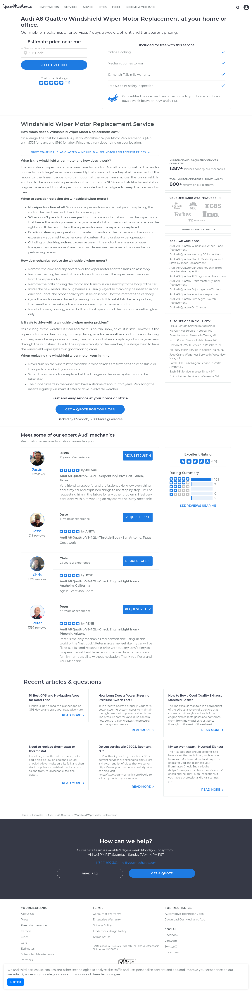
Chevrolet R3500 (180, 345)
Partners (27, 960)
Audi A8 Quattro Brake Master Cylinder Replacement (195, 282)
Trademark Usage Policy (109, 931)
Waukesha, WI (210, 376)
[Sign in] (246, 7)
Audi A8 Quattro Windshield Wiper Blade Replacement (196, 247)
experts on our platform (198, 185)
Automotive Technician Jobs (184, 913)
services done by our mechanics (204, 169)
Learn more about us (198, 229)
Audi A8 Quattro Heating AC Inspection (195, 254)
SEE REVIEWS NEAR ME (198, 505)
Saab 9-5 (175, 371)
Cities (24, 937)
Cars (24, 942)
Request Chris (137, 561)
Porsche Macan (179, 335)
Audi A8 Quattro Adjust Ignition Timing (195, 289)
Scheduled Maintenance (37, 954)
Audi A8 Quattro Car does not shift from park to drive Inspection (196, 269)
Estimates (27, 948)
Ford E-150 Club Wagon (185, 363)
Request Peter (138, 609)
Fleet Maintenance (34, 925)
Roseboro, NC (213, 345)
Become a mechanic (140, 7)
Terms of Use (102, 937)
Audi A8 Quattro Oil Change (188, 307)
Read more (72, 715)
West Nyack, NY (205, 371)
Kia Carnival (177, 330)
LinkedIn (171, 940)
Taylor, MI (209, 335)
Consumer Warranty (107, 913)
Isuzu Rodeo (177, 340)
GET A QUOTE (162, 873)
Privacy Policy (102, 925)
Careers (26, 931)
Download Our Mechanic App (185, 919)
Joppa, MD (206, 330)
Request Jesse (137, 517)
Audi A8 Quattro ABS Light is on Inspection (198, 276)
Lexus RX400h (178, 326)
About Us (27, 913)
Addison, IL (208, 326)
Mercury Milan (179, 349)
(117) (67, 83)
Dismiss (15, 981)
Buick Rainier (178, 376)
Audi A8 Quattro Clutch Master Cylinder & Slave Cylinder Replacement (196, 261)
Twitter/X (171, 946)
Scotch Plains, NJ (213, 349)
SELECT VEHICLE (54, 65)
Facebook (171, 935)
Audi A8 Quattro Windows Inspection (194, 294)
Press (24, 919)
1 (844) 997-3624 (108, 862)
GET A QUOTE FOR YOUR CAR (90, 409)
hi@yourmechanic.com (139, 862)
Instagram (172, 952)
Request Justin (138, 455)
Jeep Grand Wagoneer (184, 354)
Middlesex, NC (208, 340)
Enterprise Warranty (107, 919)
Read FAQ (90, 873)
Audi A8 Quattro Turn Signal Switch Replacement (193, 300)
